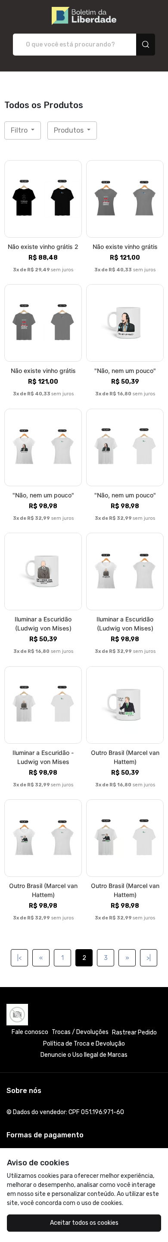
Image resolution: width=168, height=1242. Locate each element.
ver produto (43, 198)
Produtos (69, 130)
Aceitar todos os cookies (84, 1222)
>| (148, 958)
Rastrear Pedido (134, 1032)
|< (19, 958)
